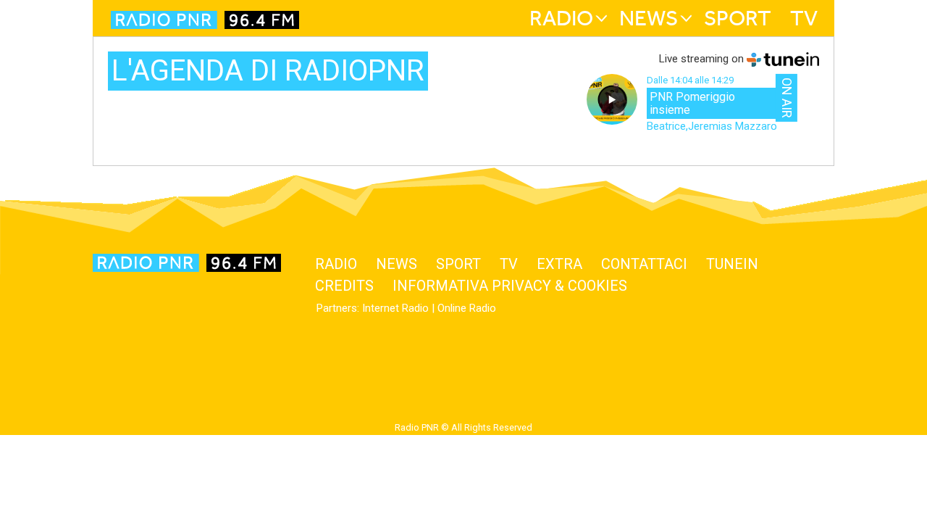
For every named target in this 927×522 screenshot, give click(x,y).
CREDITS (344, 285)
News (648, 18)
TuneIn (732, 264)
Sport (737, 18)
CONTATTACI (644, 264)
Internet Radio (395, 308)
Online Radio (466, 308)
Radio (561, 18)
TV (804, 18)
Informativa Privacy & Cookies (510, 285)
